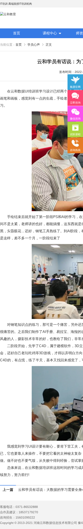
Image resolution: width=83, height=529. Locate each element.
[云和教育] (20, 14)
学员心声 (33, 44)
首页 (16, 33)
